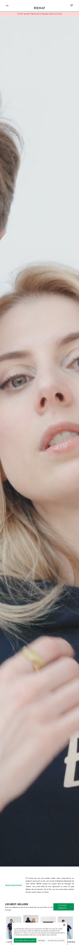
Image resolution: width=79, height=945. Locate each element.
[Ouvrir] (7, 6)
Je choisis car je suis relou (56, 940)
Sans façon (41, 940)
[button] (64, 925)
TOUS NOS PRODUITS (62, 906)
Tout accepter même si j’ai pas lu (25, 940)
